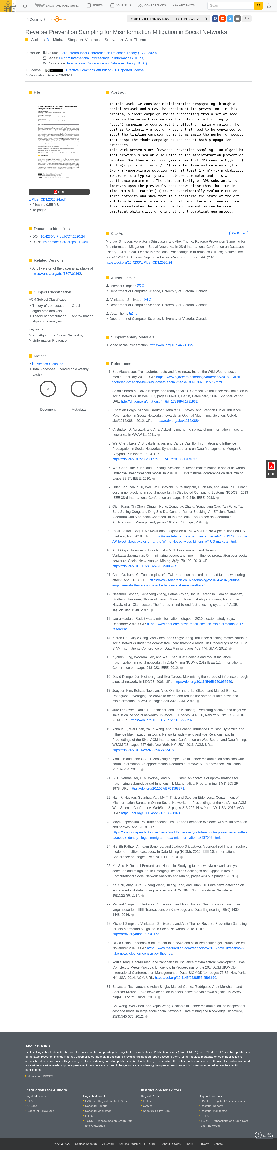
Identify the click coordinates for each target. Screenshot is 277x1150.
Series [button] (97, 5)
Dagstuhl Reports (96, 1105)
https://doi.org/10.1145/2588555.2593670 (185, 978)
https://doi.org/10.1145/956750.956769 (203, 682)
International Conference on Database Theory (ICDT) (107, 63)
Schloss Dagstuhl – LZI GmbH (94, 1143)
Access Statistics (49, 364)
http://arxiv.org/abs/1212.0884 (177, 421)
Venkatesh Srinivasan (104, 40)
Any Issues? (268, 1135)
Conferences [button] (155, 5)
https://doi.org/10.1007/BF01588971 (157, 788)
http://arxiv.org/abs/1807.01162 (135, 934)
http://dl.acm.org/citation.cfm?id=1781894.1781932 (159, 401)
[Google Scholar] (158, 435)
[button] (57, 6)
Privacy (204, 1143)
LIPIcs (31, 1101)
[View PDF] (59, 141)
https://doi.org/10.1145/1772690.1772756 (161, 720)
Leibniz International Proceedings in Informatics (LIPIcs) (101, 58)
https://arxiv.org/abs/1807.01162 (56, 274)
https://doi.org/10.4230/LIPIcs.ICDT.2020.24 (139, 262)
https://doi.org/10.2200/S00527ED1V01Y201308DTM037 (154, 459)
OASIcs (32, 1105)
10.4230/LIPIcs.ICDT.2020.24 (63, 236)
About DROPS (171, 1143)
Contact (218, 1143)
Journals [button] (123, 5)
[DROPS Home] (25, 6)
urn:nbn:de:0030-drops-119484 (65, 242)
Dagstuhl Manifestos (98, 1110)
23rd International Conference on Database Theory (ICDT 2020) (109, 53)
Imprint (190, 1143)
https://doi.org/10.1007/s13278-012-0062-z (144, 566)
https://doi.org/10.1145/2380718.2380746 (151, 813)
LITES (89, 1115)
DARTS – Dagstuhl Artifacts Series (107, 1101)
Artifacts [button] (186, 5)
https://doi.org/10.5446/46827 (172, 345)
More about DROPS (40, 1076)
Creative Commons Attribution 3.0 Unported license (104, 70)
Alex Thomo (135, 40)
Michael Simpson (68, 40)
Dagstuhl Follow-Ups (40, 1110)
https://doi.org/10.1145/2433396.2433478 (143, 750)
